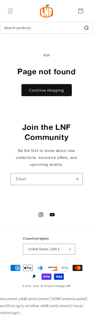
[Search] (86, 27)
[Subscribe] (76, 179)
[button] (10, 11)
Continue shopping (46, 90)
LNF (68, 286)
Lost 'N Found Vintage (49, 286)
